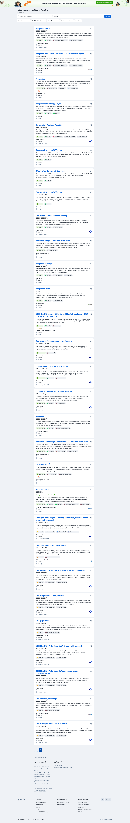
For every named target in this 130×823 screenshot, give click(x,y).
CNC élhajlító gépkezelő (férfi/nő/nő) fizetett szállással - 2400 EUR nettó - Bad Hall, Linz (62, 315)
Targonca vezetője (44, 289)
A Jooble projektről (41, 802)
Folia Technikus (42, 489)
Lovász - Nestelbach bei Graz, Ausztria (52, 366)
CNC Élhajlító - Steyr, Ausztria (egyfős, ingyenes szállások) (60, 570)
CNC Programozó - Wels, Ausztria (50, 596)
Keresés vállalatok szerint (85, 809)
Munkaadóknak (61, 804)
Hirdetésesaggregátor (63, 802)
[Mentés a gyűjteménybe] (91, 28)
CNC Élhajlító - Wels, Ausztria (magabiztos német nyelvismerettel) (57, 672)
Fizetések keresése (83, 804)
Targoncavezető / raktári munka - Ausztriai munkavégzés (60, 54)
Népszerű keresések (39, 757)
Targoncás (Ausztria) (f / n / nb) (49, 104)
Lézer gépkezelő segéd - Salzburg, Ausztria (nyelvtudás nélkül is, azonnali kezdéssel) (62, 519)
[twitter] (106, 799)
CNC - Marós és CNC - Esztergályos (51, 545)
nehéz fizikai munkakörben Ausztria (42, 784)
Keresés (107, 16)
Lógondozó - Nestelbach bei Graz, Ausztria (54, 391)
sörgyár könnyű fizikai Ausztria (41, 766)
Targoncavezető (43, 28)
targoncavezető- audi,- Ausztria (42, 772)
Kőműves (40, 416)
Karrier (38, 807)
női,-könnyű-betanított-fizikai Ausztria (43, 788)
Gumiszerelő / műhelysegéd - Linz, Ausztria (54, 341)
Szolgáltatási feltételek (24, 819)
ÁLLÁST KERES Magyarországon (45, 812)
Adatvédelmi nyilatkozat (38, 819)
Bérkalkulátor (81, 812)
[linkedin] (109, 799)
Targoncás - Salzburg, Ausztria (49, 125)
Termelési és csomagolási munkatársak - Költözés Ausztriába (62, 442)
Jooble (110, 819)
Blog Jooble (81, 807)
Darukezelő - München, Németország (51, 215)
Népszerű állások (58, 765)
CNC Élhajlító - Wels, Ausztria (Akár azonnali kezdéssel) (59, 646)
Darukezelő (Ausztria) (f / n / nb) (49, 150)
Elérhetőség (39, 804)
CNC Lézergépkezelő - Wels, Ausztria (51, 724)
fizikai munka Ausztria (39, 786)
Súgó (37, 809)
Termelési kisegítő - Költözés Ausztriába (53, 241)
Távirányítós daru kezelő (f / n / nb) (50, 171)
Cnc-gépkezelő (42, 621)
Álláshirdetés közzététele (104, 2)
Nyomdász (40, 79)
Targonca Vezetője (44, 264)
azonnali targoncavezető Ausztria (42, 774)
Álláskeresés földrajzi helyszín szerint (63, 767)
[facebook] (102, 799)
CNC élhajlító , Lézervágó (46, 699)
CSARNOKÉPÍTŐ (43, 465)
